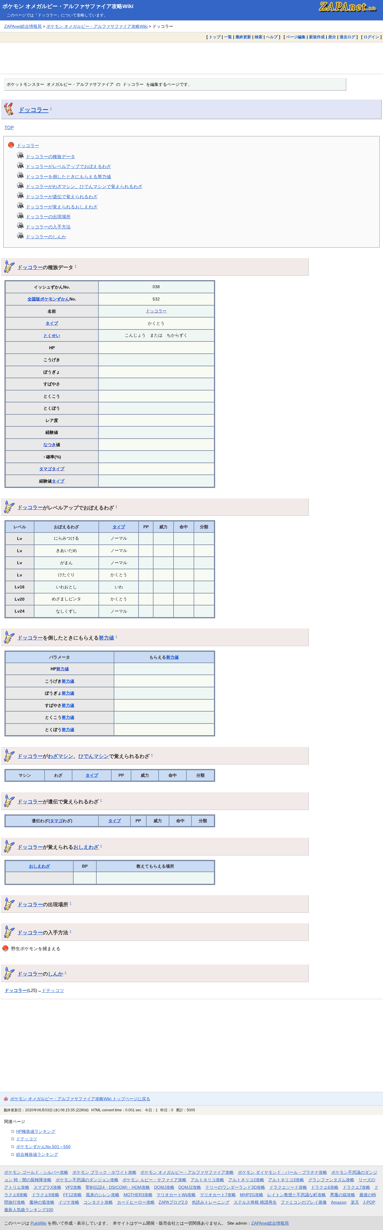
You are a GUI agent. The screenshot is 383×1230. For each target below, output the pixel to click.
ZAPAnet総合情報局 (23, 26)
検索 (258, 37)
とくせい (51, 335)
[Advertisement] (191, 58)
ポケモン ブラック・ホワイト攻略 (104, 1172)
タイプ (51, 323)
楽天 (355, 1202)
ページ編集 (296, 37)
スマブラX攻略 (47, 1187)
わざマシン (60, 756)
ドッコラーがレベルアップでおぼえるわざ (68, 166)
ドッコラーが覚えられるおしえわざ (62, 206)
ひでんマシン (93, 756)
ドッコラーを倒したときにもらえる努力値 (68, 176)
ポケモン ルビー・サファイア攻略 (154, 1179)
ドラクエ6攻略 (324, 1187)
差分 (332, 37)
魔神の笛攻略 (41, 1202)
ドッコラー (33, 109)
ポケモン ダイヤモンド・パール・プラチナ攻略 (282, 1172)
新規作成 (317, 37)
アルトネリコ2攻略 (246, 1179)
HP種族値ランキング (35, 1131)
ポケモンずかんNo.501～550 (43, 1146)
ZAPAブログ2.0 (173, 1202)
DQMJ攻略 (164, 1187)
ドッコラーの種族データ (50, 156)
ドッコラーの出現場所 (48, 216)
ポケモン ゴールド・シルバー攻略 (36, 1172)
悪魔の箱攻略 (342, 1194)
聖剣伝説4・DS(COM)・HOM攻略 (118, 1187)
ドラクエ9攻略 (45, 1194)
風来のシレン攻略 (102, 1194)
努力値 (106, 638)
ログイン (371, 37)
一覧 (228, 37)
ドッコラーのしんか (46, 236)
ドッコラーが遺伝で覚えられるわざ (62, 196)
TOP (9, 127)
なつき (49, 444)
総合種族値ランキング (37, 1154)
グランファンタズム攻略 (331, 1179)
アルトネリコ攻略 (207, 1179)
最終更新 (243, 37)
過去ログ (347, 37)
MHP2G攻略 (251, 1194)
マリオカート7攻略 (218, 1194)
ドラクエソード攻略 (288, 1187)
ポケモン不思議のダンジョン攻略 (87, 1179)
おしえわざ (86, 847)
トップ (215, 37)
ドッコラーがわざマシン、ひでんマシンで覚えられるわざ (84, 186)
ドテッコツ (53, 990)
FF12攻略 (72, 1194)
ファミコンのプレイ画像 (304, 1202)
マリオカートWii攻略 (176, 1194)
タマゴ (45, 468)
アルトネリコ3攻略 (286, 1179)
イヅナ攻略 (68, 1202)
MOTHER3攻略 (138, 1194)
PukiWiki (38, 1223)
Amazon (338, 1202)
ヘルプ (272, 37)
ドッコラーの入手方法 (48, 226)
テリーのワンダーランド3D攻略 (235, 1187)
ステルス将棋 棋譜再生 (255, 1202)
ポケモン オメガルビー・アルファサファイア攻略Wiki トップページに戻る (80, 1098)
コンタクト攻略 (98, 1202)
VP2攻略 (73, 1187)
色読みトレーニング (211, 1202)
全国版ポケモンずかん (48, 299)
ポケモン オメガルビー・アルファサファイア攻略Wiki (67, 6)
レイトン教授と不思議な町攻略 (296, 1194)
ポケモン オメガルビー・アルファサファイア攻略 (187, 1172)
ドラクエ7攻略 (356, 1187)
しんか (55, 974)
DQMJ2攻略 (189, 1187)
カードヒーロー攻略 (136, 1202)
